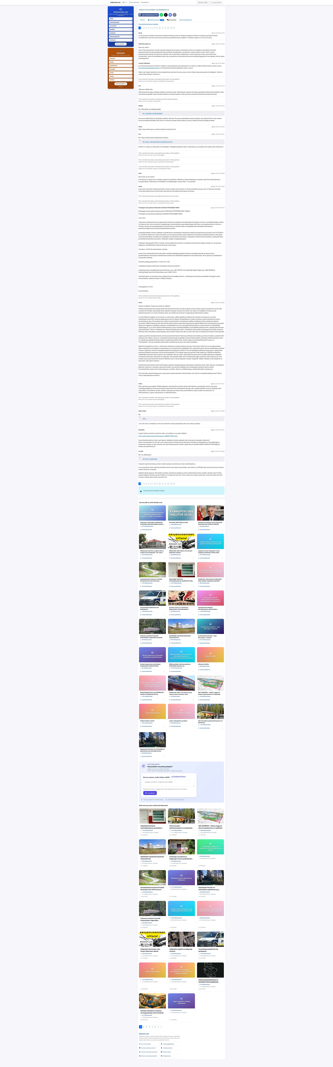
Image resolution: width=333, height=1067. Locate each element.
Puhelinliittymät (121, 22)
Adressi (142, 20)
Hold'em (121, 80)
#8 (212, 126)
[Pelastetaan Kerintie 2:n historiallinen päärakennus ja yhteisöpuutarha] (152, 745)
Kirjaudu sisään (203, 2)
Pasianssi (121, 58)
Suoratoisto (121, 26)
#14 (212, 186)
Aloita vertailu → (120, 44)
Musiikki (121, 29)
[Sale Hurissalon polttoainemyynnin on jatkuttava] (210, 717)
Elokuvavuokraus (121, 36)
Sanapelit (121, 69)
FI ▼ (125, 2)
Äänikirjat (121, 33)
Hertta (121, 73)
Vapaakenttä (121, 65)
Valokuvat (121, 40)
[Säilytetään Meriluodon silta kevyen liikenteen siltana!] (181, 547)
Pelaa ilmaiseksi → (121, 84)
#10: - (145, 419)
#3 (212, 63)
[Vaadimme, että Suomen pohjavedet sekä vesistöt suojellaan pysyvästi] (210, 575)
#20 (212, 383)
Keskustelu (172, 20)
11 (162, 28)
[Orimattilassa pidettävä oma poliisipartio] (152, 603)
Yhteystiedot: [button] (145, 2)
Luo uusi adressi (216, 2)
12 (165, 28)
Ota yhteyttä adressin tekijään (148, 24)
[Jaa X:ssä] (166, 15)
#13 (212, 173)
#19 (212, 302)
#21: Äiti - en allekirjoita (150, 459)
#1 (212, 33)
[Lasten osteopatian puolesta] (181, 716)
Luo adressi (151, 793)
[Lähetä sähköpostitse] (170, 15)
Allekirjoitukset (156, 20)
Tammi (121, 76)
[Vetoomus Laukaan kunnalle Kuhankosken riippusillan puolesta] (152, 632)
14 (171, 28)
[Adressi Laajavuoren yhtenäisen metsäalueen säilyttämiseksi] (152, 660)
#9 (212, 134)
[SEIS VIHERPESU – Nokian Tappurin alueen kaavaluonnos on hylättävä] (210, 688)
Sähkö (121, 19)
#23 (212, 411)
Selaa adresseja (134, 2)
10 (159, 28)
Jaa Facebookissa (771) (150, 15)
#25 (212, 451)
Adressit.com (115, 2)
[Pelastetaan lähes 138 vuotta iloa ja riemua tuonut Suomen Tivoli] (181, 688)
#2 (212, 44)
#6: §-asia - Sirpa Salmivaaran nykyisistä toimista (157, 142)
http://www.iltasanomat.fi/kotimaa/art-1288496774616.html (158, 436)
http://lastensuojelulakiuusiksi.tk (149, 68)
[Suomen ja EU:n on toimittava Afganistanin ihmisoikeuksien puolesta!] (181, 603)
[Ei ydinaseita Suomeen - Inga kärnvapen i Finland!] (210, 632)
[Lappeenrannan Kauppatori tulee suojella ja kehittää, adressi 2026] (210, 547)
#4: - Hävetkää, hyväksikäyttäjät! (152, 113)
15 (173, 28)
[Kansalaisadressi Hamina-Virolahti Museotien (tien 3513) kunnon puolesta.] (152, 575)
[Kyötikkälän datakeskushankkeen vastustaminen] (181, 632)
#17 (212, 207)
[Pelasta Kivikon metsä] (152, 716)
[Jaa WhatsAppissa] (161, 15)
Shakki (121, 62)
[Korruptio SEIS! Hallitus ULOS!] (181, 517)
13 (168, 28)
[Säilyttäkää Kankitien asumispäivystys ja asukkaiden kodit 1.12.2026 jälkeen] (181, 575)
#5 (212, 86)
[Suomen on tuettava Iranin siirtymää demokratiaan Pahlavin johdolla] (210, 518)
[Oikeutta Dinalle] (210, 659)
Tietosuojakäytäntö (185, 20)
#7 (212, 106)
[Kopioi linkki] (174, 15)
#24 (212, 430)
